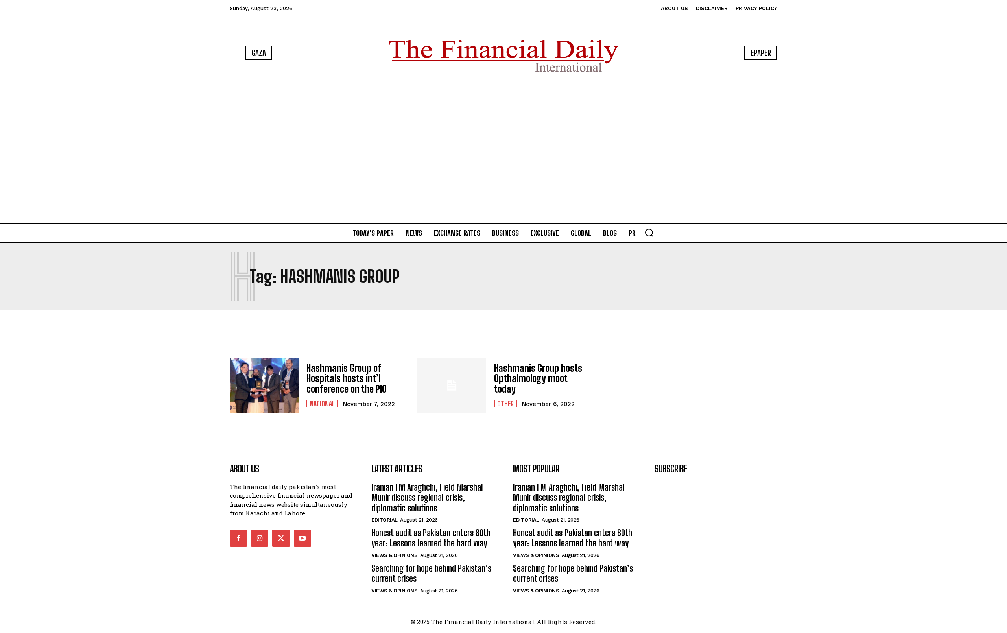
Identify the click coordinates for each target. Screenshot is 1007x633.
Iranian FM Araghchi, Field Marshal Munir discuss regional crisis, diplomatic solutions (427, 497)
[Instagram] (259, 538)
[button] (649, 232)
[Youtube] (302, 538)
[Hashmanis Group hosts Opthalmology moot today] (451, 385)
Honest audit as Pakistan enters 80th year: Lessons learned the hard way (431, 538)
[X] (281, 538)
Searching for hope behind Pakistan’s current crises (431, 573)
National (322, 403)
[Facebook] (238, 538)
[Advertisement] (503, 149)
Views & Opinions (394, 555)
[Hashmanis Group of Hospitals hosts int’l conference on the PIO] (264, 385)
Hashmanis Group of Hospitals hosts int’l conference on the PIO (346, 378)
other (505, 403)
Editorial (384, 520)
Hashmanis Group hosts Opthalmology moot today (538, 378)
